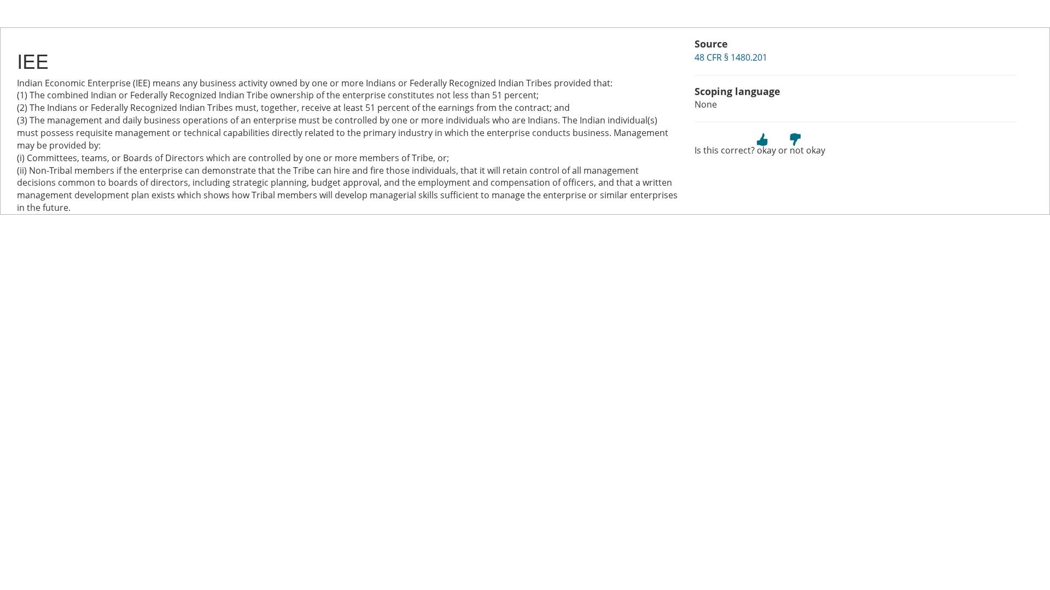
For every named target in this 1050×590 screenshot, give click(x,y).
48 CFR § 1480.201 (731, 57)
